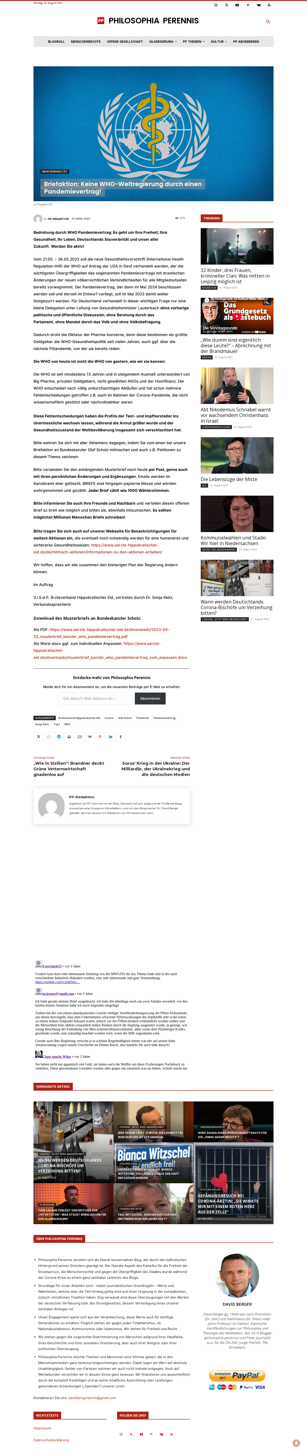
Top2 (56, 724)
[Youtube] (237, 5)
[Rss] (269, 5)
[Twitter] (226, 5)
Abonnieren (150, 698)
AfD (204, 485)
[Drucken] (69, 736)
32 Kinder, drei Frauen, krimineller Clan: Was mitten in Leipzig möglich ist (235, 276)
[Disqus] (111, 894)
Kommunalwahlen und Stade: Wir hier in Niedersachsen (234, 540)
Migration (209, 287)
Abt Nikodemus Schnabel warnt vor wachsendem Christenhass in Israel (236, 415)
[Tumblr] (120, 736)
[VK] (89, 736)
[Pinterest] (248, 5)
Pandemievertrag (165, 718)
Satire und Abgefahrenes (219, 549)
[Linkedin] (110, 736)
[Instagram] (216, 5)
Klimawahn (47, 1204)
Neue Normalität (54, 171)
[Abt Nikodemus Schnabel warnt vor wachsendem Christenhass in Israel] (237, 386)
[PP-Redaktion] (38, 218)
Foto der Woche (210, 1189)
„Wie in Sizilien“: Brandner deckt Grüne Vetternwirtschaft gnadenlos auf (68, 769)
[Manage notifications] (296, 1443)
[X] (37, 736)
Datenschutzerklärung (51, 1440)
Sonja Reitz (42, 724)
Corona (109, 718)
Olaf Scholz (125, 718)
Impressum (42, 1428)
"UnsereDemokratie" (213, 1127)
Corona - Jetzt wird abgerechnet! (224, 619)
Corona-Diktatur (131, 1209)
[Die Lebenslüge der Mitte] (237, 455)
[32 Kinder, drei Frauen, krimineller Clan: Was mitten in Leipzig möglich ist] (237, 246)
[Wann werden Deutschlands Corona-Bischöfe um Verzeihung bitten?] (237, 578)
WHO (67, 724)
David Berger (237, 1304)
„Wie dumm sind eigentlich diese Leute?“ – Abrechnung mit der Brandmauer (236, 345)
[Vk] (258, 5)
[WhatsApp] (48, 736)
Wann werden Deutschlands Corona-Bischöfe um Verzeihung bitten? (236, 607)
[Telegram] (58, 736)
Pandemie (142, 718)
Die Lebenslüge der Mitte (229, 479)
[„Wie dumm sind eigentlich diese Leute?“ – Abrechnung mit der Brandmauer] (237, 316)
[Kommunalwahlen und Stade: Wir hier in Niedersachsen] (237, 514)
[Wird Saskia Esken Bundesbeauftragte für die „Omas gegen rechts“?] (234, 1126)
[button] (268, 21)
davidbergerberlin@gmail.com (92, 1398)
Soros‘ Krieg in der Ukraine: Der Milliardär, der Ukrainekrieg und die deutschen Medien (156, 769)
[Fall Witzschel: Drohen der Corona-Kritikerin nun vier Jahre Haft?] (153, 1208)
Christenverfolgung (216, 427)
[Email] (79, 736)
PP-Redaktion (58, 219)
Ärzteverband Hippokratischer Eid (79, 718)
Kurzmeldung (129, 1163)
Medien (206, 357)
